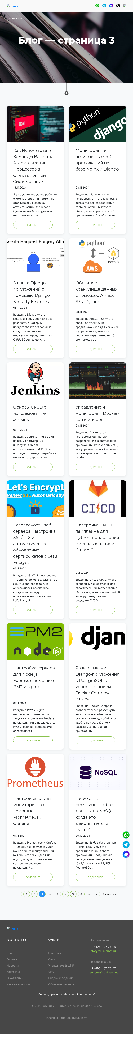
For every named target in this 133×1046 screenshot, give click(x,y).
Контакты (13, 971)
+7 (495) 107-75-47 (103, 968)
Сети (51, 959)
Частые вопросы (18, 984)
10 (73, 894)
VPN (51, 971)
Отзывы (12, 959)
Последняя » (109, 894)
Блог (10, 953)
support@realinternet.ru (105, 972)
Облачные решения (61, 984)
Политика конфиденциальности (66, 1017)
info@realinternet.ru (103, 951)
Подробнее (32, 225)
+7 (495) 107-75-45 (103, 947)
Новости (13, 965)
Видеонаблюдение (60, 978)
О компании (15, 978)
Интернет (54, 953)
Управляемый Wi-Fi (61, 965)
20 (81, 894)
